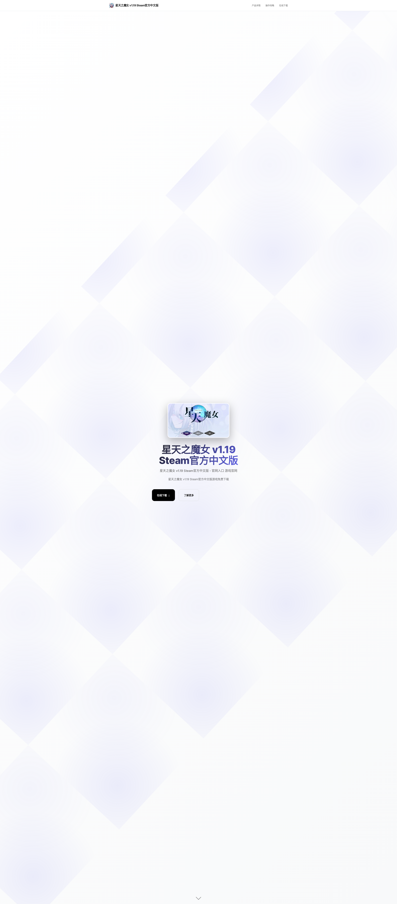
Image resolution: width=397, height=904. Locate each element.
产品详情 (256, 5)
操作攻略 (269, 5)
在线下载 (283, 5)
